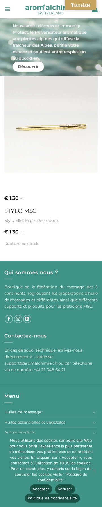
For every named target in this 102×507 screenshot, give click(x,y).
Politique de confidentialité (52, 498)
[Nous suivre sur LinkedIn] (27, 319)
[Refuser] (94, 471)
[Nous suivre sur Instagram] (18, 319)
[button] (7, 9)
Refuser (65, 489)
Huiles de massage (22, 412)
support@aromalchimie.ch (31, 363)
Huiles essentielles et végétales (34, 422)
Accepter (41, 489)
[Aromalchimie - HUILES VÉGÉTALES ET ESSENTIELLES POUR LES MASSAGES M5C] (51, 9)
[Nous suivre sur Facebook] (9, 319)
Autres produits (19, 432)
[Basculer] (94, 412)
